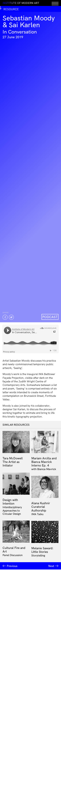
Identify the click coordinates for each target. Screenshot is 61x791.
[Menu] (55, 3)
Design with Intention (10, 501)
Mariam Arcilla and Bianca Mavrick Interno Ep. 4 (44, 461)
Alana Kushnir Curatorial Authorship (40, 506)
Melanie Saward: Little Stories (42, 550)
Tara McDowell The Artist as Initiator (13, 461)
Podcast (50, 317)
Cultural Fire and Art (14, 549)
